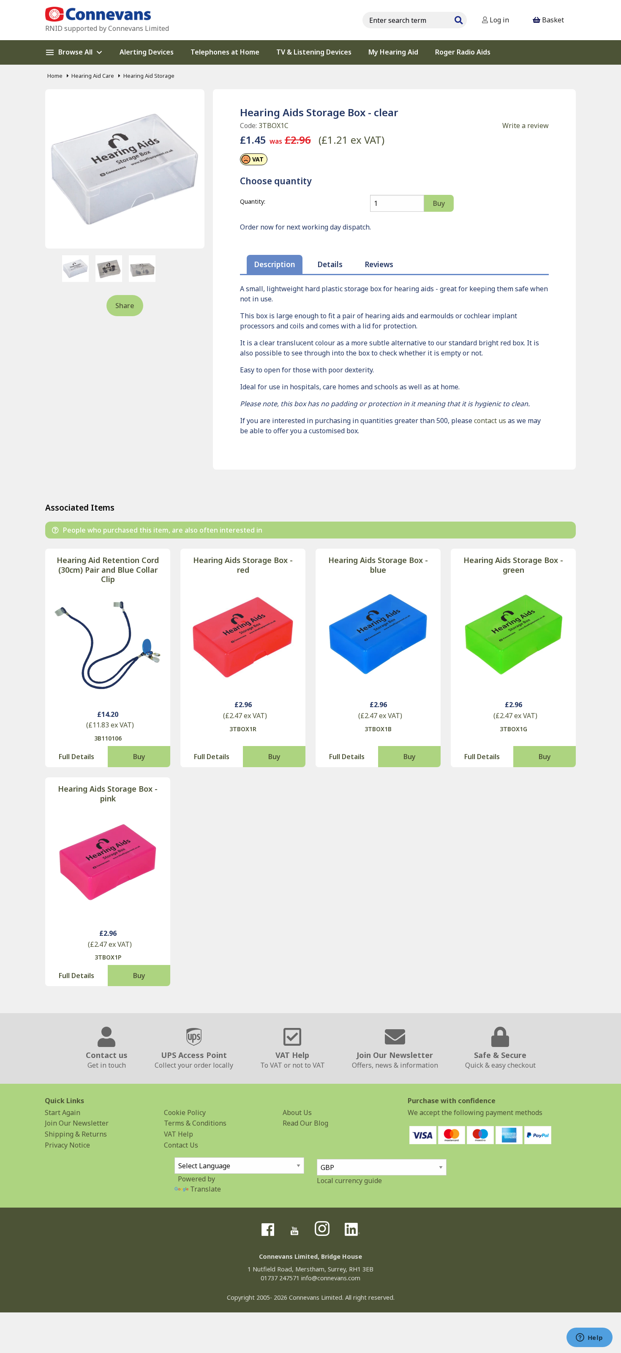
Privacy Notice (67, 1145)
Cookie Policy (185, 1112)
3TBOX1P (108, 957)
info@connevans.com (330, 1278)
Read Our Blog (305, 1123)
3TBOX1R (242, 729)
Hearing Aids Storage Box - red (243, 564)
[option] (75, 268)
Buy (139, 756)
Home (55, 75)
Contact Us (181, 1145)
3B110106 (108, 738)
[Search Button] (458, 19)
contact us (490, 420)
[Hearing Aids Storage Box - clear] (124, 169)
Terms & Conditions (195, 1123)
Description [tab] (274, 264)
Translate (205, 1189)
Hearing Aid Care (92, 75)
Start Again (62, 1112)
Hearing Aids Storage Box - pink (108, 793)
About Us (297, 1112)
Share (124, 305)
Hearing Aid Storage (148, 75)
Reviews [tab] (379, 264)
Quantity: (252, 201)
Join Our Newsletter (77, 1123)
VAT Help (178, 1134)
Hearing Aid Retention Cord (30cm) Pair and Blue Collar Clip (108, 569)
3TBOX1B (378, 729)
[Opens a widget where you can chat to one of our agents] (589, 1338)
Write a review (525, 125)
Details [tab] (330, 264)
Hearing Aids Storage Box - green (513, 564)
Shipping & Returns (76, 1134)
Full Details (76, 756)
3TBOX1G (513, 729)
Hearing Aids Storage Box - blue (378, 564)
